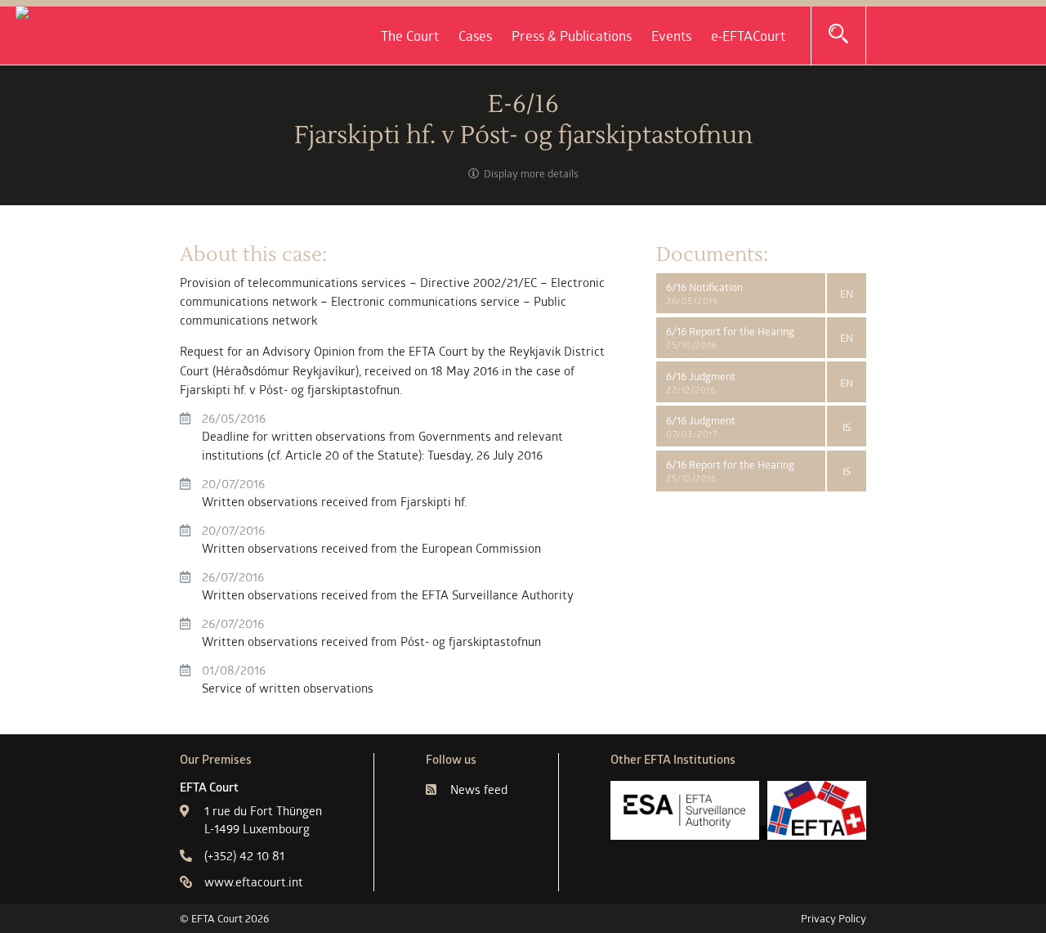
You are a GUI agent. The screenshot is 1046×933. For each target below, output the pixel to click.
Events (671, 36)
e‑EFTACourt (748, 36)
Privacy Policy (833, 918)
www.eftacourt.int (253, 881)
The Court (410, 36)
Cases (475, 36)
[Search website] (838, 34)
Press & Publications (572, 36)
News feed (478, 789)
